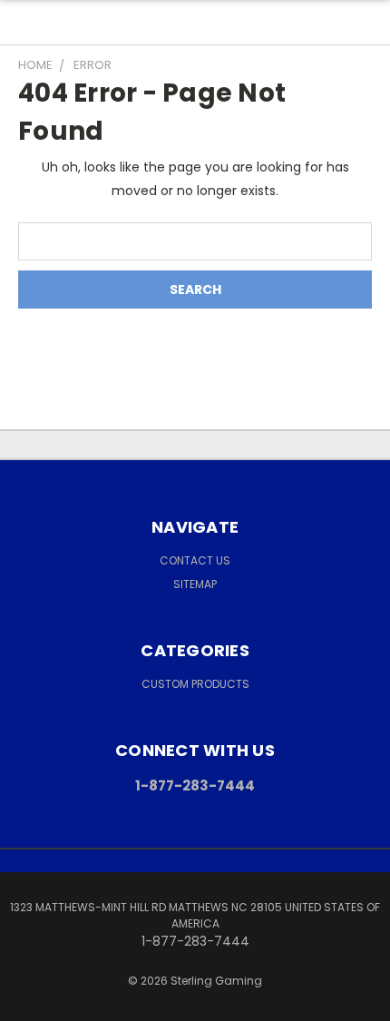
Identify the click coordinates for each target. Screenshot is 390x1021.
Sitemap (195, 584)
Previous (28, 1003)
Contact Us (195, 560)
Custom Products (195, 684)
